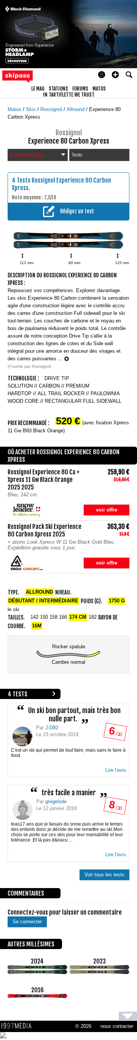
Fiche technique (26, 155)
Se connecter (27, 921)
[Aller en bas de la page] (128, 1016)
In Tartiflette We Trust (68, 95)
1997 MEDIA (18, 1026)
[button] (115, 74)
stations (58, 89)
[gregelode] (22, 810)
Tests (77, 155)
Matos (15, 109)
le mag (38, 89)
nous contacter (116, 1026)
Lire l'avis (115, 770)
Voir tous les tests (104, 874)
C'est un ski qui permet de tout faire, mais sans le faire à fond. (68, 753)
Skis (31, 109)
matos (99, 89)
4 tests (17, 694)
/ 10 (115, 733)
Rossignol (52, 109)
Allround (76, 109)
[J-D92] (22, 736)
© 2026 (83, 1026)
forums (80, 89)
